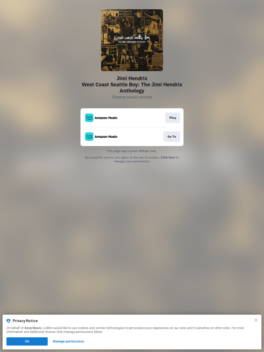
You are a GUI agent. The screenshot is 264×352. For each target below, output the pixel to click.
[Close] (256, 320)
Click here (168, 157)
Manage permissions (68, 341)
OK (27, 341)
